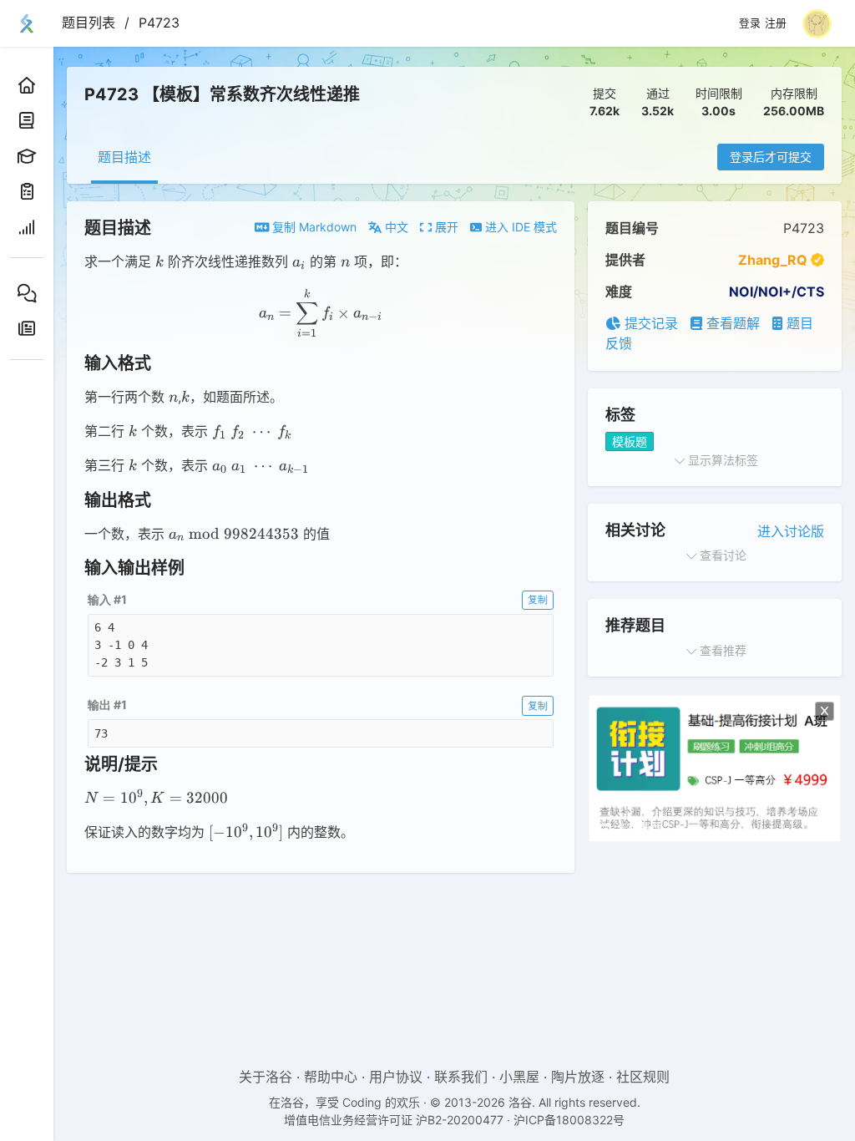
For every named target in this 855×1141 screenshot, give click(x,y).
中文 (395, 227)
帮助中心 (330, 1076)
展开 (445, 227)
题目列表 (88, 22)
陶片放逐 (578, 1076)
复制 (538, 599)
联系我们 (461, 1076)
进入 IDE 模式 (519, 227)
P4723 (159, 22)
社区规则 (643, 1076)
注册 (776, 23)
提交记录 (649, 323)
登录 (750, 23)
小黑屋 (519, 1076)
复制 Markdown (313, 227)
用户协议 (395, 1076)
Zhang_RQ (772, 259)
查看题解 (731, 323)
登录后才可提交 (771, 157)
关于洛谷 (265, 1076)
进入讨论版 (790, 531)
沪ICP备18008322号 (569, 1120)
